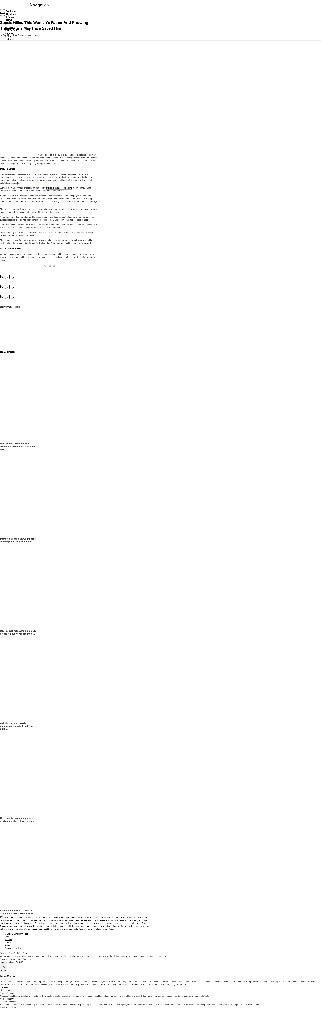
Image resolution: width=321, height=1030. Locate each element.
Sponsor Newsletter (14, 948)
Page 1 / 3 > (49, 277)
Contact (8, 942)
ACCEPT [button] (20, 961)
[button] (37, 4)
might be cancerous (15, 201)
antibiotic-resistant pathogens (59, 187)
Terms (7, 936)
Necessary (8, 990)
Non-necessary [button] (7, 998)
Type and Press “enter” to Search (14, 953)
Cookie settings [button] (7, 961)
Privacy (8, 939)
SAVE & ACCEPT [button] (8, 1007)
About (7, 945)
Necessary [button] (5, 987)
